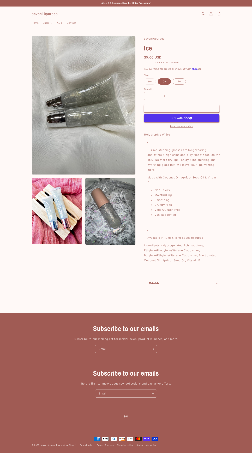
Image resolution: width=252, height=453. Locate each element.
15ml (179, 81)
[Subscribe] (153, 349)
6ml (152, 82)
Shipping (148, 62)
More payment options (181, 126)
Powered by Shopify (66, 445)
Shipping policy (125, 445)
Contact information (146, 445)
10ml (164, 81)
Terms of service (105, 445)
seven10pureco (48, 445)
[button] (47, 22)
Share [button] (151, 270)
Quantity (149, 89)
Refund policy (87, 445)
